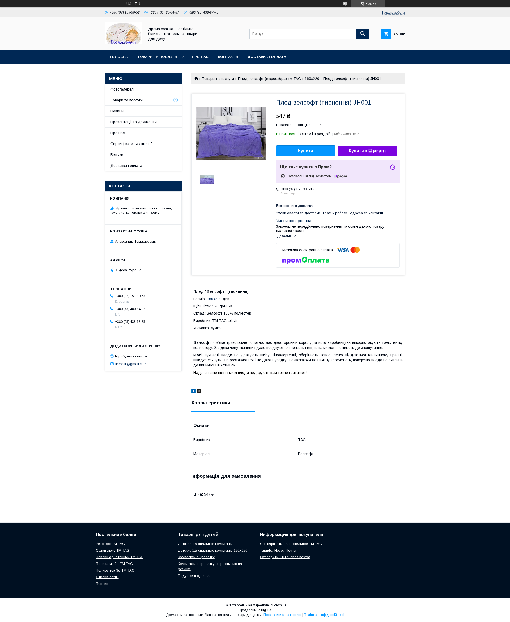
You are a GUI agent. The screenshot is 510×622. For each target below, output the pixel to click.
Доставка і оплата (267, 57)
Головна (119, 57)
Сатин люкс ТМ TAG (112, 550)
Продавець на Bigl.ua (255, 610)
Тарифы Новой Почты (278, 550)
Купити (305, 151)
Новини (117, 111)
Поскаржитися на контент (282, 615)
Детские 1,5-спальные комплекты (205, 544)
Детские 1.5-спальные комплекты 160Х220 (212, 550)
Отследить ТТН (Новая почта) (285, 557)
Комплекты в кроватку (196, 557)
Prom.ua (280, 605)
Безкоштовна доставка (294, 206)
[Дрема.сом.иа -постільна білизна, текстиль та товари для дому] (123, 43)
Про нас (200, 57)
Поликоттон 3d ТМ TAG (115, 570)
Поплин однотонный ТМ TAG (119, 557)
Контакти (228, 57)
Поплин (102, 584)
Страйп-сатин (107, 577)
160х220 (312, 79)
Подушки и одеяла (194, 576)
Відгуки (116, 155)
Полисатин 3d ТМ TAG (114, 564)
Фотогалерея (122, 89)
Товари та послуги (157, 57)
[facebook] (193, 392)
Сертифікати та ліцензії (131, 144)
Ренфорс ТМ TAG (110, 544)
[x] (199, 392)
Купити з (358, 151)
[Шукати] (362, 34)
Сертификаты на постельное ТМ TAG (291, 544)
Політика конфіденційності (324, 615)
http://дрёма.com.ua (131, 356)
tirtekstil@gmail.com (131, 364)
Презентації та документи (133, 122)
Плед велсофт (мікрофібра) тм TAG (269, 79)
